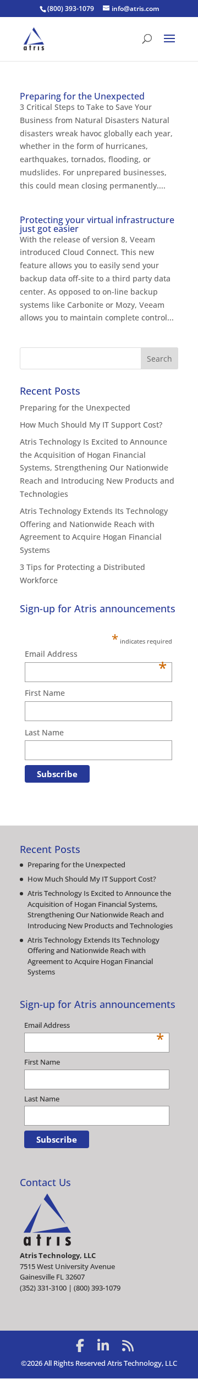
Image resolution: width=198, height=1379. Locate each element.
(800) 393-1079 (70, 8)
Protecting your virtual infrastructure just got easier (97, 224)
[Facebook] (80, 1345)
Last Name (44, 732)
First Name (45, 693)
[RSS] (128, 1345)
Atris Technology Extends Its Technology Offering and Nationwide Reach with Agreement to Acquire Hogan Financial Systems (94, 956)
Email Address (96, 655)
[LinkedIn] (103, 1345)
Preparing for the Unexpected (82, 96)
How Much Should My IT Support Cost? (91, 424)
